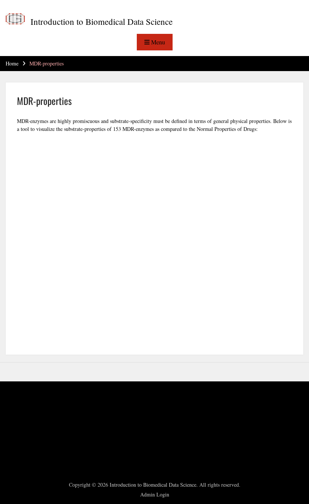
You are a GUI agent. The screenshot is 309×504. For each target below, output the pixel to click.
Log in (21, 422)
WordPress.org (30, 451)
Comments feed (31, 441)
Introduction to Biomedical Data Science (102, 21)
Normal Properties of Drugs (226, 128)
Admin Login (154, 494)
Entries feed (27, 431)
